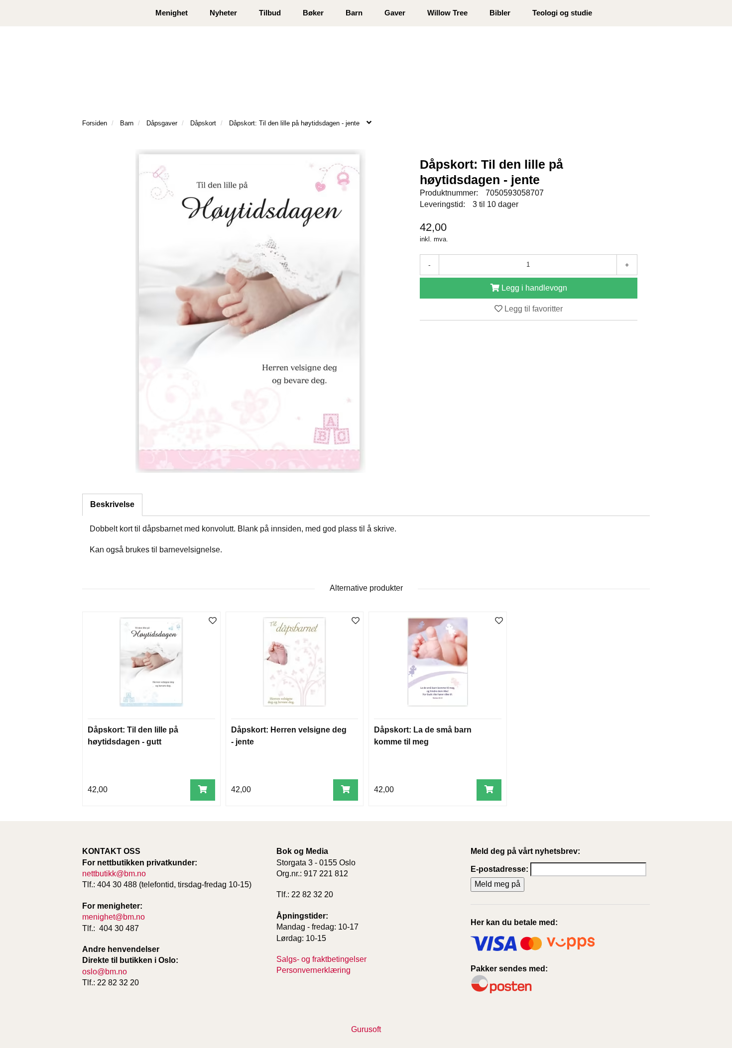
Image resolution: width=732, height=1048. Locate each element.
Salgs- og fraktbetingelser (321, 959)
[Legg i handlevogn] (202, 790)
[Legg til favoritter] (212, 621)
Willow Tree (447, 12)
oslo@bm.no (104, 971)
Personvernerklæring (313, 970)
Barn (354, 12)
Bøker (313, 12)
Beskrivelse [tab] (112, 504)
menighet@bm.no (113, 917)
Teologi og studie (562, 12)
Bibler (499, 12)
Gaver (394, 12)
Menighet (171, 12)
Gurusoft (366, 1029)
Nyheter (223, 12)
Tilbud (270, 12)
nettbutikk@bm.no (114, 873)
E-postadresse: (499, 869)
